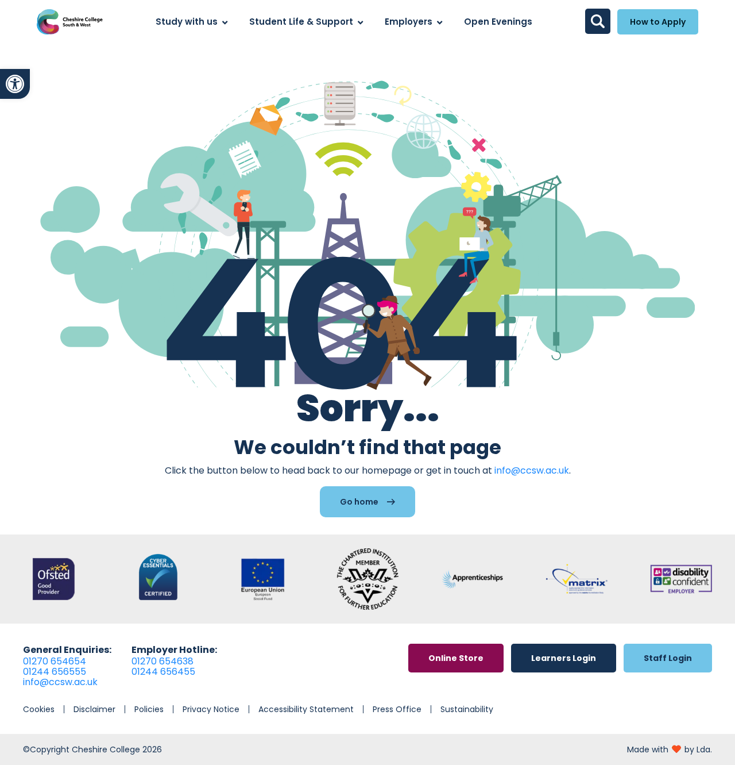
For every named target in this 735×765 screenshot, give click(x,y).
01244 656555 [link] (54, 671)
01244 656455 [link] (163, 671)
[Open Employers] (439, 22)
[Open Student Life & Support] (360, 22)
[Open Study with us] (224, 22)
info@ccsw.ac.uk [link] (531, 470)
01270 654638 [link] (162, 661)
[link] (15, 84)
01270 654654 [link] (54, 661)
